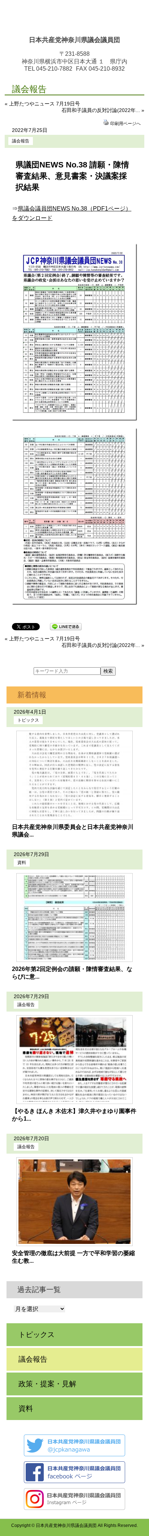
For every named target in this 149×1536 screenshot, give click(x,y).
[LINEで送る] (66, 626)
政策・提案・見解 (47, 1384)
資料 (21, 862)
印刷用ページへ (125, 123)
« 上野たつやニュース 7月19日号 (42, 104)
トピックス (28, 720)
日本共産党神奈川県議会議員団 (74, 39)
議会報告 (20, 141)
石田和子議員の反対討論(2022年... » (102, 110)
